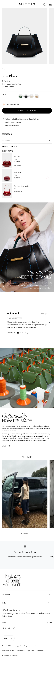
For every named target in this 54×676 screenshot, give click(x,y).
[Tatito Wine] (7, 175)
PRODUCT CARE (7, 140)
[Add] (48, 178)
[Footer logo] (12, 580)
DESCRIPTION (7, 134)
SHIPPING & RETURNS (10, 147)
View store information (12, 125)
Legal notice (30, 650)
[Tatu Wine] (7, 160)
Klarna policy (41, 650)
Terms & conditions (8, 650)
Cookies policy (20, 650)
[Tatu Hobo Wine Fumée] (7, 190)
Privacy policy (18, 646)
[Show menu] (3, 4)
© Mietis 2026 (7, 646)
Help (4, 603)
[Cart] (50, 4)
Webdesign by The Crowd (10, 655)
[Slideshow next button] (49, 322)
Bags (3, 69)
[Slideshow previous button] (5, 322)
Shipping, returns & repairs (32, 646)
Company (6, 594)
